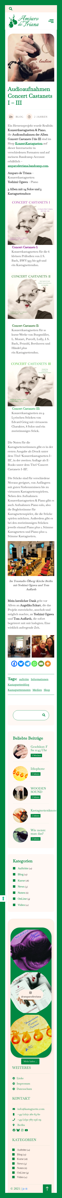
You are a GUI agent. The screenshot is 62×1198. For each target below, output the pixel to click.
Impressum (23, 1083)
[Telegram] (28, 664)
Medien (37, 690)
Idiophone (38, 768)
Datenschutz (24, 1089)
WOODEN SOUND (38, 790)
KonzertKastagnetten (29, 143)
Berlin (21, 1125)
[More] (48, 664)
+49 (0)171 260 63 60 (28, 1114)
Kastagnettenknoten (44, 810)
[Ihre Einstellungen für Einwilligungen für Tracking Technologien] (3, 898)
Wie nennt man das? (38, 831)
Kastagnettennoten (19, 690)
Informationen (39, 679)
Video (21, 905)
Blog (19, 116)
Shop (47, 690)
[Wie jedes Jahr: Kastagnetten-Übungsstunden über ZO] (31, 1035)
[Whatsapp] (34, 664)
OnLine (22, 898)
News (21, 886)
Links (20, 1078)
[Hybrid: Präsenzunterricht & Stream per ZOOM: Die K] (31, 950)
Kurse (21, 880)
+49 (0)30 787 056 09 (29, 1119)
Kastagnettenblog (18, 684)
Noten (21, 892)
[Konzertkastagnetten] (23, 21)
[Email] (41, 664)
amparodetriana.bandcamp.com (28, 166)
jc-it (24, 1188)
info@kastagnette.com (30, 1109)
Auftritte (23, 868)
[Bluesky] (21, 664)
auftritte (24, 679)
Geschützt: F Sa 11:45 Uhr (39, 748)
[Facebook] (14, 664)
